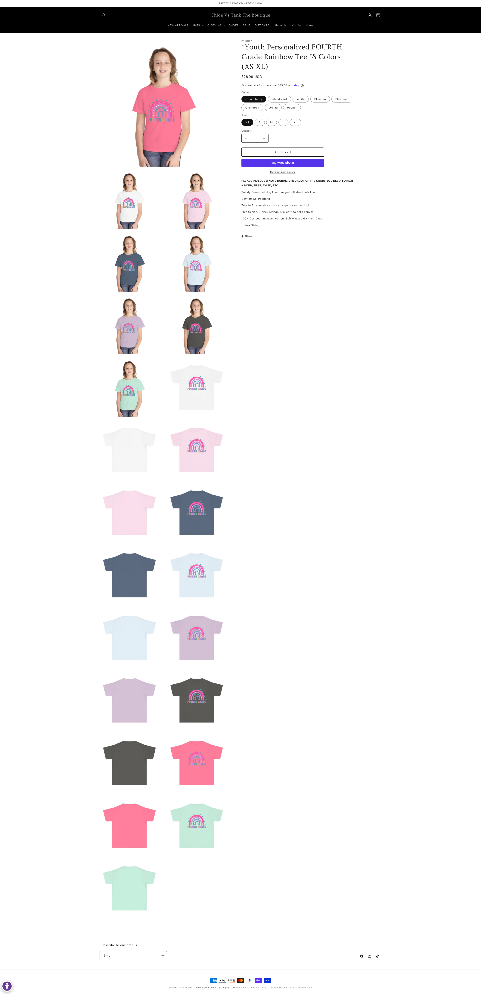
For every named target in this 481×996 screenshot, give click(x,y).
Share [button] (249, 236)
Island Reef (279, 99)
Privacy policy (258, 987)
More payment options (283, 171)
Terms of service (278, 987)
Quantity (246, 130)
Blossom (320, 99)
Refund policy (240, 987)
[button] (104, 15)
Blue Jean (341, 99)
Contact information (301, 987)
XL (295, 122)
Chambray (252, 107)
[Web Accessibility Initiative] (7, 986)
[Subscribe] (163, 955)
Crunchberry (253, 99)
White (300, 99)
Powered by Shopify (219, 987)
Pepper (292, 107)
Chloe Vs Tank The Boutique (193, 987)
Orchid (273, 107)
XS (247, 122)
